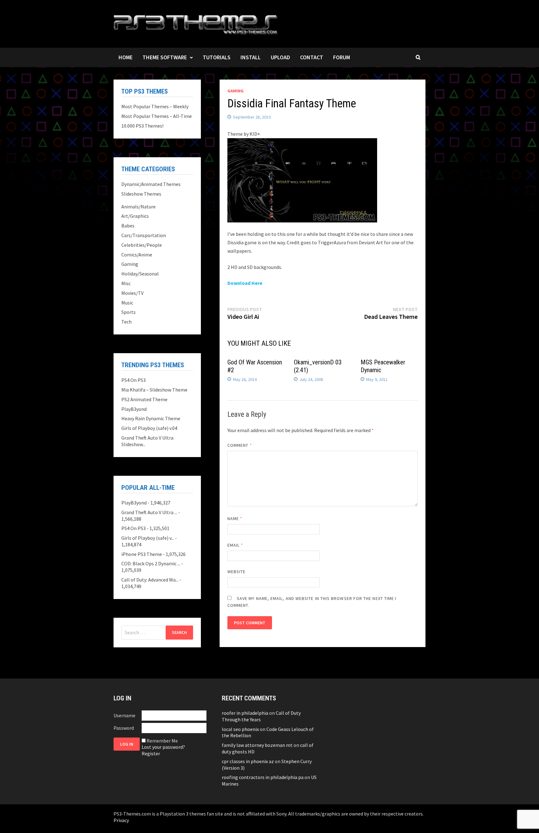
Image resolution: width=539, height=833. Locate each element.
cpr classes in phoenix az (248, 761)
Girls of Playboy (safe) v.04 (149, 428)
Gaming (235, 91)
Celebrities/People (141, 245)
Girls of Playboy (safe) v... (147, 538)
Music (127, 303)
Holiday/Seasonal (140, 273)
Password (124, 728)
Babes (127, 225)
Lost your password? (163, 747)
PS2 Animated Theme (144, 399)
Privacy (121, 820)
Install (250, 57)
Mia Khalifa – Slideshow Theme (154, 390)
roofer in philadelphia (245, 713)
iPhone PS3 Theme (141, 554)
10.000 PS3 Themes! (142, 126)
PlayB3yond (134, 409)
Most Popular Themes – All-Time (156, 116)
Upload (280, 57)
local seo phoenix (240, 729)
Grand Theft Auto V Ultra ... (149, 512)
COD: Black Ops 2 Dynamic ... (150, 563)
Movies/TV (132, 293)
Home (126, 57)
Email (235, 545)
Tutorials (217, 57)
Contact (311, 57)
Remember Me (162, 741)
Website (236, 571)
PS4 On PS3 (133, 380)
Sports (128, 312)
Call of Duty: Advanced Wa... (149, 580)
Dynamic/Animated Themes (151, 184)
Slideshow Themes (141, 194)
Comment (239, 445)
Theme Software (165, 57)
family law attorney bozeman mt (257, 745)
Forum (341, 57)
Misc (126, 283)
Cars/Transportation (143, 235)
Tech (126, 322)
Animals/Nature (138, 206)
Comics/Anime (136, 254)
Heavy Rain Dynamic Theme (150, 418)
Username (124, 715)
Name (234, 518)
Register (151, 753)
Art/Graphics (135, 216)
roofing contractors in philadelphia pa (262, 777)
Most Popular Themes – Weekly (154, 106)
